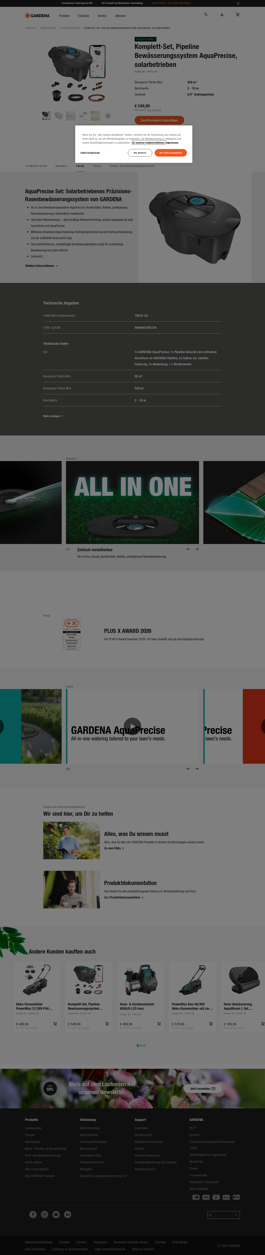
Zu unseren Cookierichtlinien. (148, 142)
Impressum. (172, 142)
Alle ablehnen (140, 152)
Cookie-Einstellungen (90, 152)
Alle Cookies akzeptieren (171, 152)
